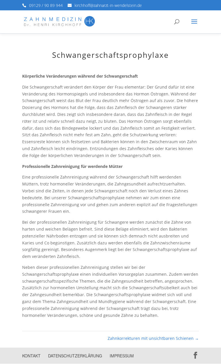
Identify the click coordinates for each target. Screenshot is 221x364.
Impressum (122, 356)
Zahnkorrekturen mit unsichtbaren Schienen (153, 338)
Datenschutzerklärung (75, 356)
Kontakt (31, 356)
